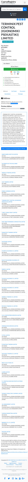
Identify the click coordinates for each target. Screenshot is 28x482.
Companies (14, 13)
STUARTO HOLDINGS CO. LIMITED (10, 250)
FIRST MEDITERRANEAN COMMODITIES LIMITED (13, 221)
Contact (20, 463)
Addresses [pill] (5, 91)
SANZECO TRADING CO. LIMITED (10, 297)
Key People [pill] (14, 91)
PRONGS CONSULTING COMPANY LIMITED (12, 393)
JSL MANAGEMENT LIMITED (8, 404)
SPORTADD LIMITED (7, 241)
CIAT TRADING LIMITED (7, 182)
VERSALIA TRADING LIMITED (9, 172)
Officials (14, 15)
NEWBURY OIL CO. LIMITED (8, 422)
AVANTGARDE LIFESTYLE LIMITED (10, 154)
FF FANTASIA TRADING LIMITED (9, 344)
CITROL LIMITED (6, 335)
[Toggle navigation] (25, 2)
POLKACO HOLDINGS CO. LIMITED (10, 278)
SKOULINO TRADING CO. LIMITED (10, 353)
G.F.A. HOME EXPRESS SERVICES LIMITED (11, 315)
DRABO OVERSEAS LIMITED (8, 191)
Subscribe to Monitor (8, 41)
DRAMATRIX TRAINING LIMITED (9, 232)
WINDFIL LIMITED (6, 269)
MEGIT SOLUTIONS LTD (7, 362)
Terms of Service (10, 464)
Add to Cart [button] (15, 69)
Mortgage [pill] (20, 94)
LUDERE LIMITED (6, 372)
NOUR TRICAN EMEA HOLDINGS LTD (10, 260)
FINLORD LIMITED (6, 431)
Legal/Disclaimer (12, 463)
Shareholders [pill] (7, 94)
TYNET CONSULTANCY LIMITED (9, 212)
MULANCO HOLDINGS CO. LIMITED (10, 287)
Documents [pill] (22, 91)
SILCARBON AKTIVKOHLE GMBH (9, 163)
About (5, 463)
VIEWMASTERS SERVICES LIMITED (10, 326)
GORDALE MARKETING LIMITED (9, 413)
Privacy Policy (19, 464)
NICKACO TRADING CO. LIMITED (9, 306)
